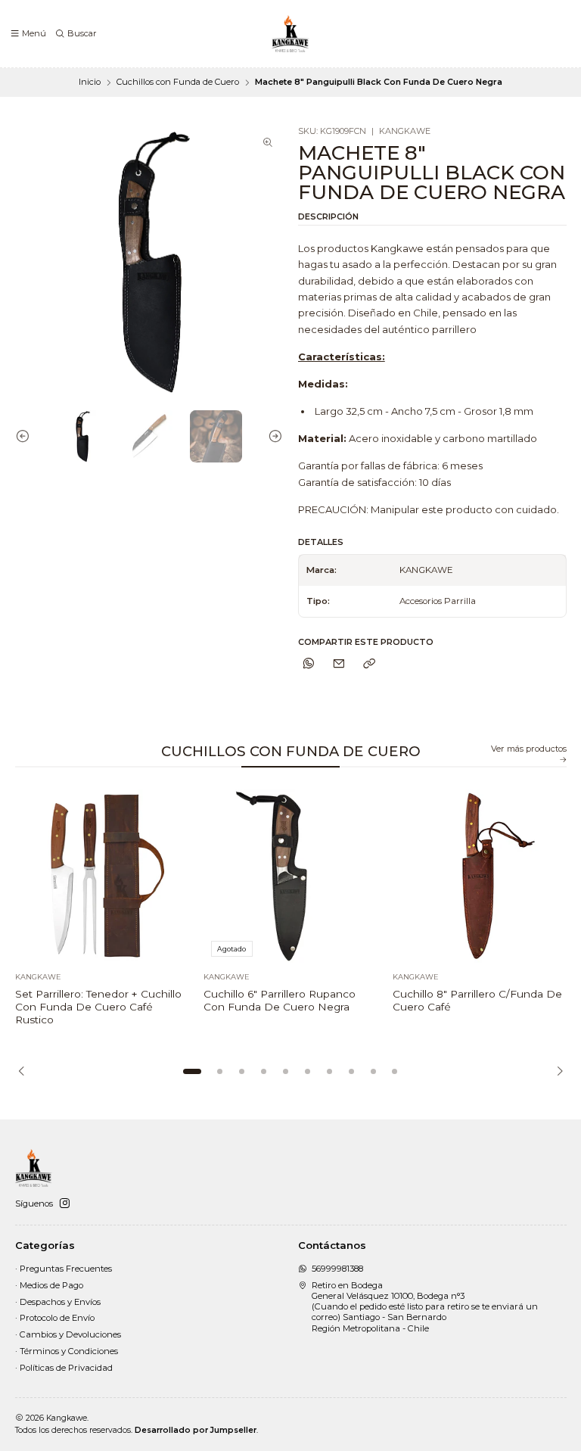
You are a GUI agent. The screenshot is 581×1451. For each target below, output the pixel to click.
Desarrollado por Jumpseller (195, 1430)
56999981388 (337, 1268)
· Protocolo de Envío (55, 1317)
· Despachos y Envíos (58, 1302)
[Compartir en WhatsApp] (308, 663)
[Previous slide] (26, 436)
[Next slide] (271, 436)
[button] (192, 1072)
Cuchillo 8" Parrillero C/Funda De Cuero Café (477, 1000)
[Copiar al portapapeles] (369, 663)
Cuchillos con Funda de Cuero (178, 82)
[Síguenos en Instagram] (64, 1203)
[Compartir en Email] (339, 663)
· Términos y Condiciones (66, 1351)
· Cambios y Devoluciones (68, 1334)
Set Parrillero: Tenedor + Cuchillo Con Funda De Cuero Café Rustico (98, 1007)
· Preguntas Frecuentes (63, 1268)
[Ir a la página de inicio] (290, 34)
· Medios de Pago (49, 1285)
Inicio (90, 82)
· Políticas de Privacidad (64, 1367)
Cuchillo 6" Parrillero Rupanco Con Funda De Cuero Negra (280, 1000)
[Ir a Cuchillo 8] (480, 876)
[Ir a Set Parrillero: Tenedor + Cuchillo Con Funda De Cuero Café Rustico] (102, 876)
